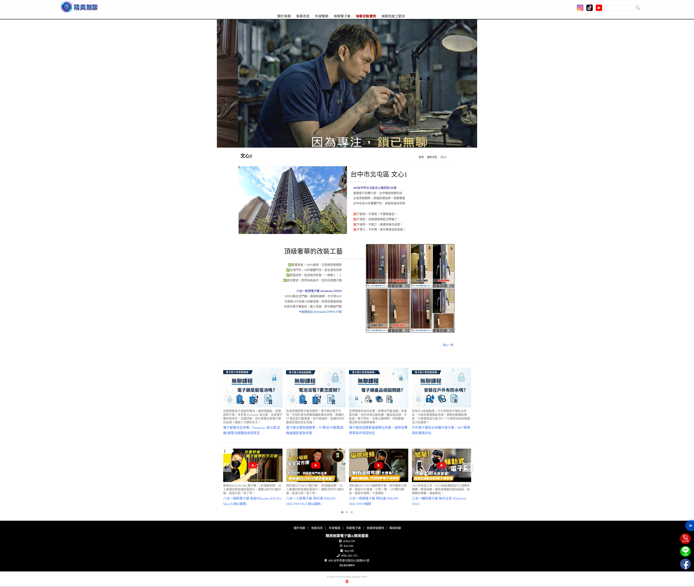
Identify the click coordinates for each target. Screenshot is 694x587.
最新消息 (432, 157)
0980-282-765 (349, 555)
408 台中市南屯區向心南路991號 (348, 560)
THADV (364, 577)
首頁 (421, 157)
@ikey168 (349, 541)
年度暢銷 (321, 16)
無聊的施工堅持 (393, 16)
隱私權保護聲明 (347, 565)
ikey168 (349, 550)
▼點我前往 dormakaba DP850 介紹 (320, 311)
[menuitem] (284, 16)
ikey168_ (349, 545)
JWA (337, 577)
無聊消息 (303, 16)
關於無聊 (284, 16)
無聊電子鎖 (342, 16)
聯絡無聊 (395, 528)
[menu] (341, 16)
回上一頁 (448, 345)
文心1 (443, 157)
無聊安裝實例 (366, 16)
